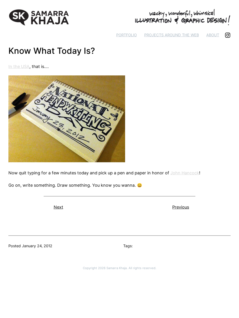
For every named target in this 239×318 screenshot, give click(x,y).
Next (58, 207)
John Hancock (184, 172)
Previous (180, 207)
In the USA (18, 66)
